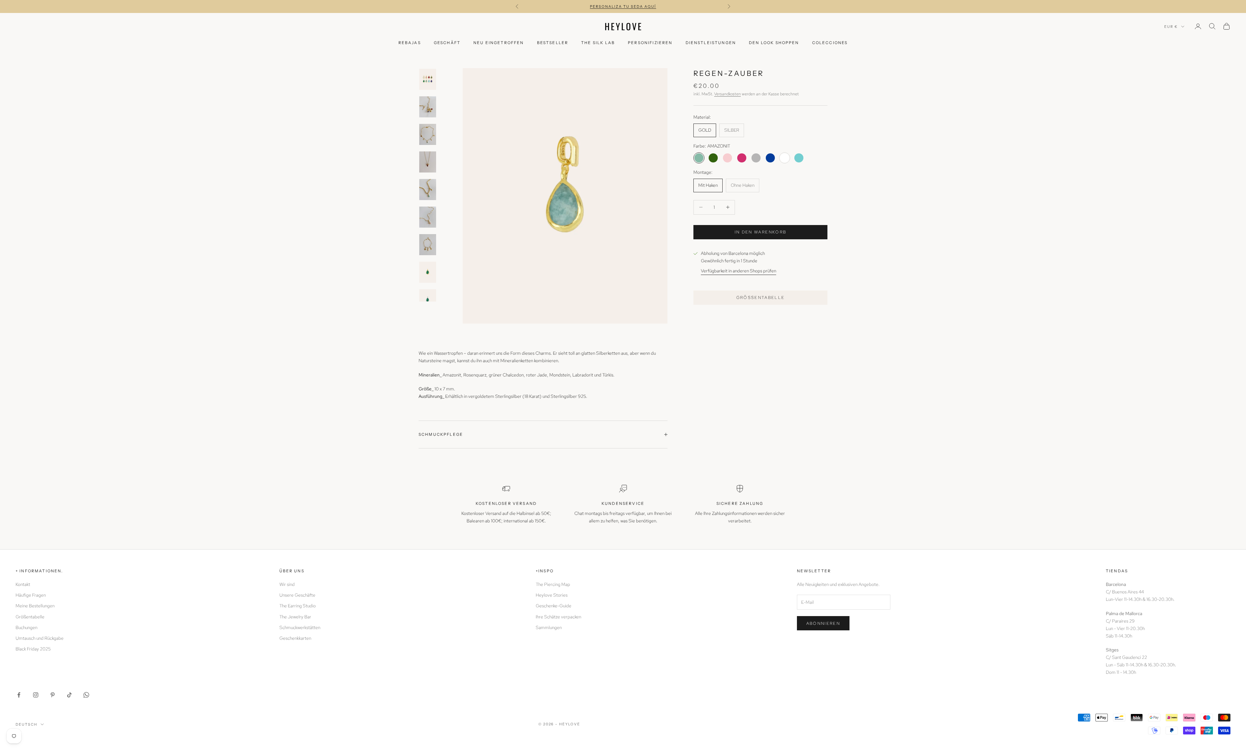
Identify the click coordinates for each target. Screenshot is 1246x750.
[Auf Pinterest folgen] (52, 695)
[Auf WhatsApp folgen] (86, 695)
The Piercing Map (553, 584)
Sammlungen (549, 627)
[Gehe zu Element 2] (428, 107)
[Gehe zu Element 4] (428, 162)
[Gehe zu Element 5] (428, 189)
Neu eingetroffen (498, 42)
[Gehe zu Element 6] (428, 217)
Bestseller (552, 42)
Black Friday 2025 (33, 649)
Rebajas (409, 42)
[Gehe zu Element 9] (428, 300)
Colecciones (830, 42)
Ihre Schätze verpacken (558, 617)
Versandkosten (727, 94)
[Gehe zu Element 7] (428, 244)
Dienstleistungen (711, 42)
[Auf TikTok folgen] (69, 695)
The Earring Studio (297, 606)
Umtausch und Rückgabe (40, 638)
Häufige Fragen (31, 595)
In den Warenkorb (760, 232)
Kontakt (23, 584)
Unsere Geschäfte (297, 595)
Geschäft (447, 42)
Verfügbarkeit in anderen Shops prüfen (738, 271)
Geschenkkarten (295, 638)
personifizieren (650, 42)
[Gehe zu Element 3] (428, 134)
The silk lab (598, 42)
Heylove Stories (552, 595)
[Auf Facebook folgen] (19, 695)
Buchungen (26, 627)
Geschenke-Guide (553, 606)
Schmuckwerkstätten (299, 627)
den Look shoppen (774, 42)
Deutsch (26, 724)
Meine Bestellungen (35, 606)
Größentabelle (760, 297)
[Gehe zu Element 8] (428, 272)
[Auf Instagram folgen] (35, 695)
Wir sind (287, 584)
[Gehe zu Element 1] (428, 79)
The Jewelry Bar (295, 617)
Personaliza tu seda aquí (623, 6)
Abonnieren (823, 623)
